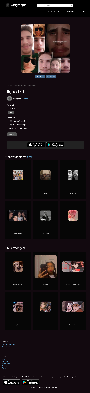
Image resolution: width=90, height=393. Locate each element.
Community (71, 11)
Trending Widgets (8, 344)
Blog (3, 359)
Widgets (61, 11)
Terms (4, 368)
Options (11, 134)
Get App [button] (50, 11)
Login (83, 11)
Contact (5, 361)
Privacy (4, 366)
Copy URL (41, 76)
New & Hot (6, 347)
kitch (26, 98)
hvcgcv (11, 112)
